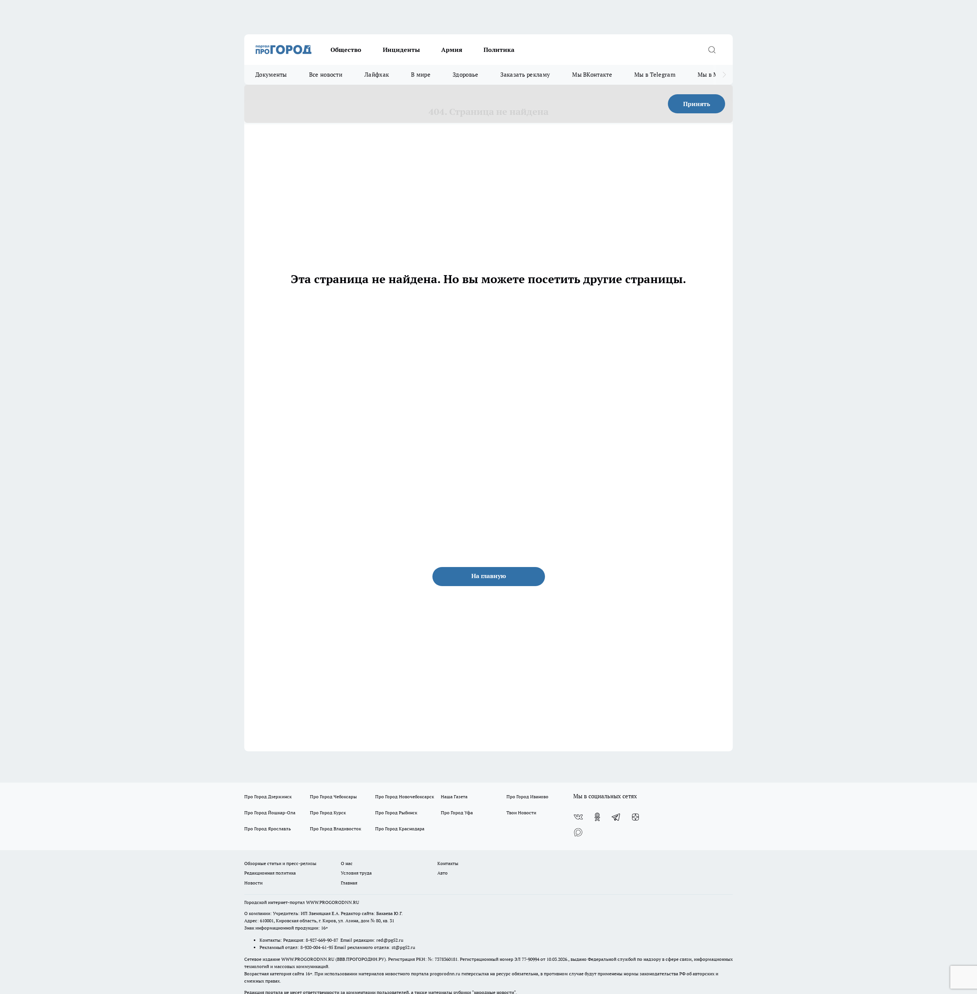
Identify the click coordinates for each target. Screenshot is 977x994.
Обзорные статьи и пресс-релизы (280, 863)
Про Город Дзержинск (268, 796)
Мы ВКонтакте (592, 74)
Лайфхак (376, 74)
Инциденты (401, 49)
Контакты (447, 863)
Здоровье (465, 74)
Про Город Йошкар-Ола (269, 812)
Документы (271, 74)
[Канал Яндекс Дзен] (635, 817)
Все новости (325, 74)
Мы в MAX (712, 74)
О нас (347, 863)
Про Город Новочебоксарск (404, 796)
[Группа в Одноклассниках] (597, 817)
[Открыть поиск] (711, 49)
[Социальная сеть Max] (578, 832)
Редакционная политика (270, 873)
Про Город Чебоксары (333, 796)
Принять (696, 104)
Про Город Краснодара (399, 828)
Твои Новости (521, 812)
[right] (724, 75)
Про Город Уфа (457, 812)
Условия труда (356, 873)
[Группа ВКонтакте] (578, 817)
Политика (499, 49)
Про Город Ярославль (267, 828)
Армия (451, 49)
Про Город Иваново (527, 796)
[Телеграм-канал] (616, 817)
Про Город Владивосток (335, 828)
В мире (420, 74)
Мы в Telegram (655, 74)
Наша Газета (454, 796)
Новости (253, 883)
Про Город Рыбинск (396, 812)
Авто (442, 873)
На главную (488, 576)
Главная (349, 883)
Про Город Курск (328, 812)
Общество (346, 49)
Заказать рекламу (525, 74)
